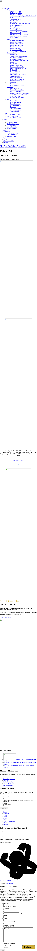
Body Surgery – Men (16, 13)
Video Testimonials (12, 134)
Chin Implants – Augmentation (18, 56)
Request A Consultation (6, 617)
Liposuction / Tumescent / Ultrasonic (20, 23)
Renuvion (13, 107)
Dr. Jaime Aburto (11, 125)
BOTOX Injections (15, 91)
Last (21, 913)
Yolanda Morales (11, 128)
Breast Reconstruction (16, 47)
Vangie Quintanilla (12, 127)
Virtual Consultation (8, 141)
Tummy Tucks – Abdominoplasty (19, 31)
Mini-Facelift (13, 73)
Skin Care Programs (15, 110)
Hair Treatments (11, 82)
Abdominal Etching (15, 11)
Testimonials (6, 131)
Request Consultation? (9, 943)
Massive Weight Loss (16, 25)
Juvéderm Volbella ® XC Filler (18, 94)
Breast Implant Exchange (17, 43)
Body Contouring (8, 782)
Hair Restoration (14, 84)
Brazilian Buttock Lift (16, 14)
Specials (5, 137)
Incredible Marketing (5, 880)
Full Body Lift (14, 20)
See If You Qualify (18, 460)
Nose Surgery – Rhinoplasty (18, 74)
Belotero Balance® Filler (17, 90)
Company (6, 903)
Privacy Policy (10, 883)
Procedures (6, 8)
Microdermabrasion (15, 105)
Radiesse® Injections (16, 77)
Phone (5, 918)
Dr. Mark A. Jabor (12, 122)
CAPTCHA (6, 947)
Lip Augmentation (15, 71)
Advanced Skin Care (9, 783)
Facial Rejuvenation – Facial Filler (19, 93)
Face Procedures (11, 53)
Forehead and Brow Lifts (17, 67)
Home (5, 812)
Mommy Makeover (15, 26)
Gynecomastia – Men (16, 50)
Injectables (10, 87)
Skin (8, 99)
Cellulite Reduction (15, 19)
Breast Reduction (15, 48)
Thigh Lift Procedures (16, 30)
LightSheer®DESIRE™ (17, 85)
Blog (4, 130)
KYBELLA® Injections (17, 97)
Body (8, 10)
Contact (5, 142)
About (5, 121)
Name (5, 910)
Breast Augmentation (16, 42)
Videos (5, 119)
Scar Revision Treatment (17, 79)
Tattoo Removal (14, 111)
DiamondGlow (14, 100)
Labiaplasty (13, 22)
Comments (6, 797)
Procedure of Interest (9, 921)
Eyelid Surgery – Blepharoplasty (19, 60)
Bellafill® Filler (14, 88)
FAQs (5, 139)
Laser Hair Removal (15, 102)
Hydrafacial (13, 70)
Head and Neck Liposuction (18, 68)
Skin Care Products (15, 108)
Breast (8, 39)
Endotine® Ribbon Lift (16, 59)
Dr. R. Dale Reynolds (13, 124)
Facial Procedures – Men (17, 65)
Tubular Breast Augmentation (18, 51)
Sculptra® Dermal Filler (16, 80)
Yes (10, 945)
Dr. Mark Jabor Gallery (13, 114)
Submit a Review (11, 136)
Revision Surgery (15, 28)
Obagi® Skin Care (15, 76)
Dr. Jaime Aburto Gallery (14, 117)
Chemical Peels (14, 54)
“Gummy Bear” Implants (17, 40)
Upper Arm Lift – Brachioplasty (19, 34)
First (21, 911)
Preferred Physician (9, 925)
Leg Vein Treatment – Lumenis (18, 36)
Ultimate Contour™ (15, 33)
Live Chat (30, 947)
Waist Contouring (15, 37)
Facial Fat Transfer (15, 63)
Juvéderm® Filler (15, 96)
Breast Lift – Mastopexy (16, 45)
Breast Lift (6, 780)
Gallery (5, 113)
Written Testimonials (12, 133)
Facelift (12, 62)
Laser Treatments (15, 104)
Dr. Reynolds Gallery (12, 116)
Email (5, 803)
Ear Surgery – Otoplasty (16, 57)
